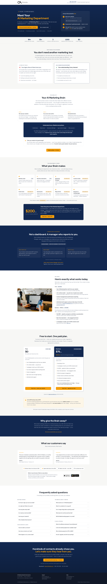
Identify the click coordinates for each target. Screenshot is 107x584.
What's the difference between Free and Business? (66, 524)
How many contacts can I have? (25, 531)
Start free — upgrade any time (68, 388)
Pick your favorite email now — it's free (27, 27)
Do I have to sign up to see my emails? (26, 502)
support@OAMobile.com (68, 303)
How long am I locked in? (24, 516)
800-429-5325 (73, 1)
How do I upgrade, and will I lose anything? (65, 534)
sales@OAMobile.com (72, 2)
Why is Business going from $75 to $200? (64, 531)
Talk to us (68, 323)
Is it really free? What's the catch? (26, 506)
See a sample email (44, 27)
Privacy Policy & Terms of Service (84, 582)
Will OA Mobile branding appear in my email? (65, 516)
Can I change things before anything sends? (65, 509)
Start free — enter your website (38, 388)
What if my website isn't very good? (63, 506)
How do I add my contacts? (24, 527)
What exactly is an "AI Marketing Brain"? (64, 502)
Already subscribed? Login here (83, 2)
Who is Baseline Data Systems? (25, 519)
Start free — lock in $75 (47, 216)
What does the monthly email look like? (64, 513)
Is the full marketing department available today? (66, 527)
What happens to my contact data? (26, 534)
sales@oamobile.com (52, 394)
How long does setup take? (24, 509)
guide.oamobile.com (61, 304)
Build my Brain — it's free (53, 150)
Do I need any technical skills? (25, 513)
